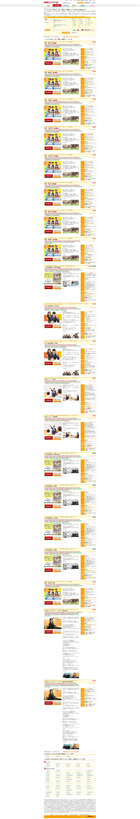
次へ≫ (75, 36)
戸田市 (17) (78, 785)
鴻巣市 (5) (88, 777)
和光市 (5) (47, 796)
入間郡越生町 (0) (69, 770)
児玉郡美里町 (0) (79, 779)
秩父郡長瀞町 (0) (59, 783)
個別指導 (81, 20)
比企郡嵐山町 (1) (49, 792)
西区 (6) (57, 766)
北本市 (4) (47, 777)
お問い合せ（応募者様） (74, 814)
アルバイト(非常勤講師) (75, 20)
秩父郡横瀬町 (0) (89, 783)
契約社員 (75, 24)
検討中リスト (80, 2)
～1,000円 (88, 20)
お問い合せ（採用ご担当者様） (85, 814)
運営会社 (66, 814)
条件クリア (74, 32)
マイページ (91, 5)
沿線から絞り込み (58, 24)
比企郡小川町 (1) (89, 787)
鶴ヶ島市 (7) (58, 785)
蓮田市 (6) (47, 787)
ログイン (93, 2)
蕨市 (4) (57, 796)
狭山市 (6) (58, 781)
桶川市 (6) (68, 772)
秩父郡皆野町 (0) (79, 783)
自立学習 (81, 23)
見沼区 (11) (89, 766)
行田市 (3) (58, 777)
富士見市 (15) (79, 792)
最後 (77, 36)
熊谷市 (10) (78, 777)
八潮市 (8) (78, 794)
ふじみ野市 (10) (89, 792)
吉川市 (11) (89, 794)
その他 (81, 27)
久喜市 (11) (68, 777)
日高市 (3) (58, 792)
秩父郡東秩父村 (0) (70, 783)
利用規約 (51, 814)
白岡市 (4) (78, 781)
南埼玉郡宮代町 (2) (70, 794)
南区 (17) (78, 766)
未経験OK (68, 756)
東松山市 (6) (79, 787)
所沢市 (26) (68, 785)
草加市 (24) (89, 781)
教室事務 (75, 25)
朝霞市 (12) (58, 770)
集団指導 (81, 21)
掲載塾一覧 (74, 5)
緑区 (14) (68, 766)
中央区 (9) (47, 766)
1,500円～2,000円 (89, 23)
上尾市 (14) (48, 770)
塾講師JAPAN (48, 5)
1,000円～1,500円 (89, 21)
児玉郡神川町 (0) (59, 779)
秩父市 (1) (47, 785)
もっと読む (64, 57)
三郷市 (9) (58, 794)
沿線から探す (65, 5)
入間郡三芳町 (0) (79, 770)
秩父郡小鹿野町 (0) (49, 783)
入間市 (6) (47, 772)
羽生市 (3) (58, 787)
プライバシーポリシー (58, 814)
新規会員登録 (87, 2)
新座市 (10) (89, 785)
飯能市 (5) (68, 787)
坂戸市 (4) (47, 781)
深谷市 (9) (68, 792)
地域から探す (57, 5)
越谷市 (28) (48, 779)
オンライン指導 (81, 25)
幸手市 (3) (88, 779)
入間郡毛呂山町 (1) (90, 770)
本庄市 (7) (47, 794)
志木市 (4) (68, 781)
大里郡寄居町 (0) (59, 772)
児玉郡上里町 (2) (69, 779)
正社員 (75, 22)
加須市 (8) (88, 772)
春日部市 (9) (79, 772)
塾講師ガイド (83, 5)
